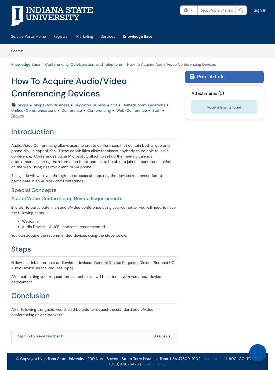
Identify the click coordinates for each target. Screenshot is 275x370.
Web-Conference (131, 110)
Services (108, 36)
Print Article (210, 77)
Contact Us (213, 358)
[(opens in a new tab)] (52, 16)
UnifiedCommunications (143, 105)
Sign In (260, 10)
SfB (114, 105)
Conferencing (99, 110)
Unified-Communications (33, 110)
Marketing (84, 36)
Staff (156, 110)
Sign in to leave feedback (40, 336)
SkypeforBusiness (90, 105)
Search (19, 50)
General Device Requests (116, 262)
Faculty (17, 115)
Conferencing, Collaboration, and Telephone (83, 64)
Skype (23, 105)
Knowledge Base (137, 36)
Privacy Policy (154, 364)
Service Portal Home (28, 36)
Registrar (61, 36)
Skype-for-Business (51, 105)
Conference (71, 110)
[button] (257, 352)
